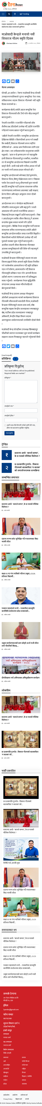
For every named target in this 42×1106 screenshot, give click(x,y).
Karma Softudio (37, 1103)
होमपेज (3, 21)
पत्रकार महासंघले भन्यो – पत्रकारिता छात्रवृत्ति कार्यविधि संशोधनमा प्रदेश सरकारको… (18, 610)
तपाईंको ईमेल (9, 415)
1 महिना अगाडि (7, 545)
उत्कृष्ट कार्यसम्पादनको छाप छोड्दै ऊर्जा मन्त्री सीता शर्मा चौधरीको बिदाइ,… (20, 645)
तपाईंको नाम (9, 406)
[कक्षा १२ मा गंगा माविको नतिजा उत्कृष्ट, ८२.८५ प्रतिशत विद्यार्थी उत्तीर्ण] (21, 561)
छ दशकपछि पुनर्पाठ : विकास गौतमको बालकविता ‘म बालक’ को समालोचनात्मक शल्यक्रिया (27, 467)
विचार (24, 1072)
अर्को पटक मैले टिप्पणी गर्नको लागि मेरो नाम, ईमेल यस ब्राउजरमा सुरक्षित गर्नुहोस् (21, 426)
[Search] (9, 14)
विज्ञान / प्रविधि (27, 1076)
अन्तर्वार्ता (6, 1068)
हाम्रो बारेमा (6, 1095)
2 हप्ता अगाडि (7, 510)
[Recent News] (15, 14)
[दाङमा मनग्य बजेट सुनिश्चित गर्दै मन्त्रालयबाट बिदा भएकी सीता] (21, 526)
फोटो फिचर (25, 1061)
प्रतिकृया (7, 378)
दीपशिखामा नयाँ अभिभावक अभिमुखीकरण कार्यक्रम (21, 678)
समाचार (12, 21)
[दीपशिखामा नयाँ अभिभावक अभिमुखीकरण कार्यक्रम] (21, 665)
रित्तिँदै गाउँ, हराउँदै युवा (11, 863)
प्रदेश (5, 1083)
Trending (25, 14)
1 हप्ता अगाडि (6, 758)
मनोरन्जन (25, 1065)
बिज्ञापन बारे (19, 1099)
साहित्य (5, 1076)
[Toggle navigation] (3, 14)
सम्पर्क (27, 1099)
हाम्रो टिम (15, 1095)
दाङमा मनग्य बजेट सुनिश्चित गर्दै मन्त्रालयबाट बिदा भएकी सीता (20, 540)
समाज (24, 1080)
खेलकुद (5, 1072)
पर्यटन (5, 1080)
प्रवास (24, 1057)
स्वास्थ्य (24, 1083)
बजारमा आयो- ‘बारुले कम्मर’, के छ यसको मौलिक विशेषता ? (27, 454)
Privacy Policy (7, 1099)
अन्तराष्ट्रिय (6, 1065)
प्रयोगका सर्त (24, 1095)
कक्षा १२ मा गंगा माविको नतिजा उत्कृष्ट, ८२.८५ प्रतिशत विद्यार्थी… (18, 575)
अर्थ (4, 1061)
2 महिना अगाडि (7, 580)
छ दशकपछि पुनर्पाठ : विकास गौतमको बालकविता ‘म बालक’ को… (20, 753)
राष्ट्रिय (24, 1068)
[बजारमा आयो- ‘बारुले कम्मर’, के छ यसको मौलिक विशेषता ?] (21, 491)
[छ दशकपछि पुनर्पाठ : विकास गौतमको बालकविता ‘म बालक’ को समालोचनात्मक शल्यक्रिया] (21, 739)
